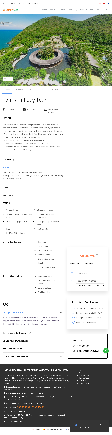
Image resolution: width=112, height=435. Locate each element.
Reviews (54, 90)
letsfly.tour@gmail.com (31, 3)
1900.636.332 (11, 3)
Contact (99, 10)
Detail (7, 90)
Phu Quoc (53, 10)
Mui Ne (70, 10)
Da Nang (89, 10)
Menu (32, 90)
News (107, 10)
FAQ (42, 90)
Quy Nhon (80, 10)
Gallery (9, 79)
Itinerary (19, 90)
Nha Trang (42, 10)
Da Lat (62, 10)
